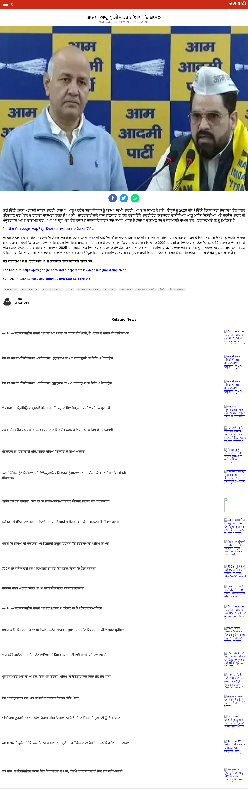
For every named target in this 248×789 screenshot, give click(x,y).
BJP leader (10, 289)
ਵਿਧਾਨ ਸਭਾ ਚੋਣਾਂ (177, 289)
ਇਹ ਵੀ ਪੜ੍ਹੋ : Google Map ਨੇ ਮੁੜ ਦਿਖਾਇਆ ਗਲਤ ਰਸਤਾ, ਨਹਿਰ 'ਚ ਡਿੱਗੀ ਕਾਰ (50, 229)
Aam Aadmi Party (52, 289)
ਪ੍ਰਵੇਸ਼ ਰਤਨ (125, 289)
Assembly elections (88, 289)
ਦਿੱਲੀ (162, 289)
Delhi (69, 289)
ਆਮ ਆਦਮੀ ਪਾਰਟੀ (145, 289)
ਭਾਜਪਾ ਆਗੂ (110, 289)
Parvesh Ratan (30, 289)
